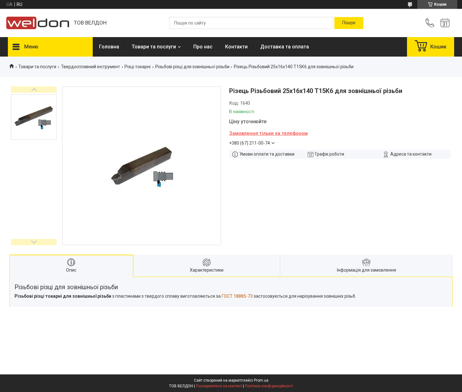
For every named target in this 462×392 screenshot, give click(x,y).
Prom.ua (261, 380)
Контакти (236, 47)
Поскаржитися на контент (219, 386)
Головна (109, 47)
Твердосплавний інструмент (90, 66)
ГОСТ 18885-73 (238, 296)
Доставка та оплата (284, 47)
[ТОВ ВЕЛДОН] (37, 23)
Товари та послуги (154, 47)
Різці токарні (137, 66)
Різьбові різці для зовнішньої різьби (192, 66)
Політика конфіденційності (269, 386)
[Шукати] (348, 23)
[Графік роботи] (445, 23)
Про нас (202, 47)
